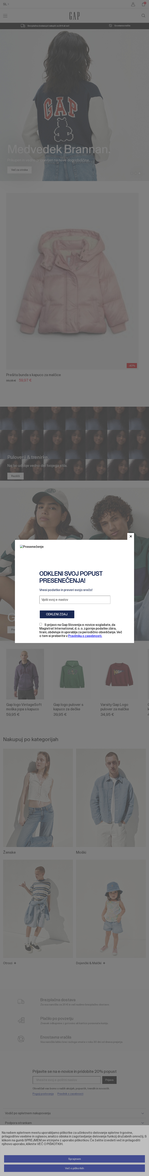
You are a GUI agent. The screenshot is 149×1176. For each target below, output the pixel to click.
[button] (130, 536)
